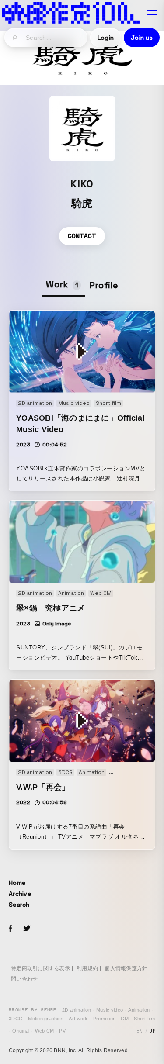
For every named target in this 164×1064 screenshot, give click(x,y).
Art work (78, 1018)
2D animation (76, 1009)
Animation (139, 1009)
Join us (142, 37)
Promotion (104, 1018)
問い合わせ (24, 978)
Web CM (44, 1030)
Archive (20, 894)
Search (19, 905)
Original (20, 1030)
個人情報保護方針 (126, 968)
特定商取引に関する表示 (40, 968)
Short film (144, 1018)
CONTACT (82, 236)
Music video (109, 1009)
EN (139, 1031)
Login (106, 37)
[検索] (15, 37)
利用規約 (87, 968)
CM (125, 1018)
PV (62, 1030)
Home (17, 883)
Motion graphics (45, 1018)
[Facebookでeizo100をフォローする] (10, 929)
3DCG (16, 1018)
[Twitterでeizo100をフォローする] (27, 929)
